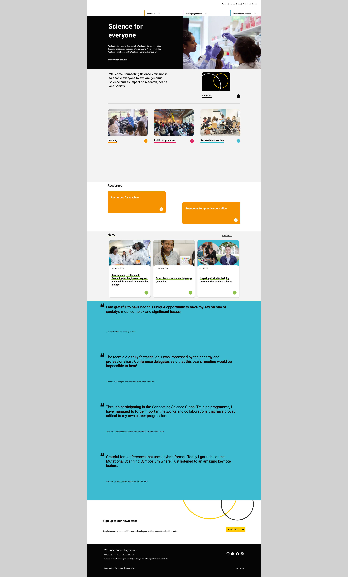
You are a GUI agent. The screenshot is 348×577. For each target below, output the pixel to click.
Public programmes (194, 14)
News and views (235, 4)
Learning (151, 14)
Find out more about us (117, 60)
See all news (226, 235)
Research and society (242, 14)
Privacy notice (108, 568)
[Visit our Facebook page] (237, 554)
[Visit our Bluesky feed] (228, 554)
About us (225, 4)
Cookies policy (130, 568)
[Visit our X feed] (232, 554)
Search (254, 4)
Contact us (246, 4)
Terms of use (119, 568)
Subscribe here (233, 529)
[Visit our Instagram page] (242, 554)
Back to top (240, 568)
